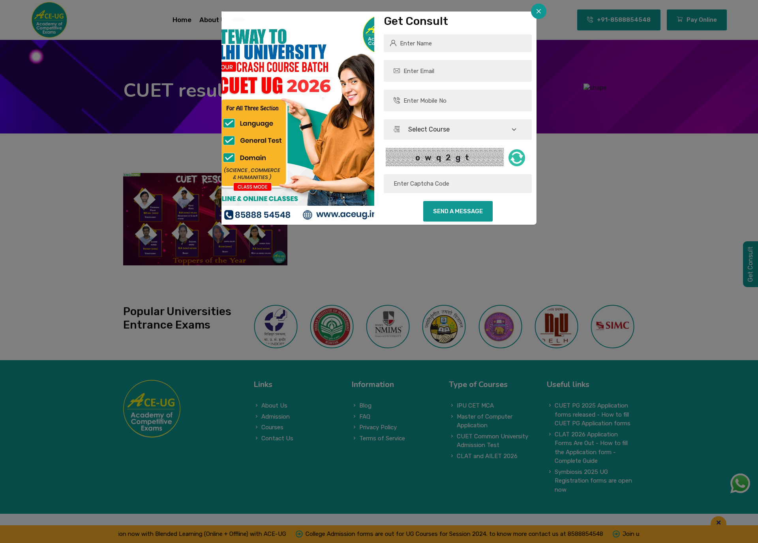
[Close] (538, 11)
